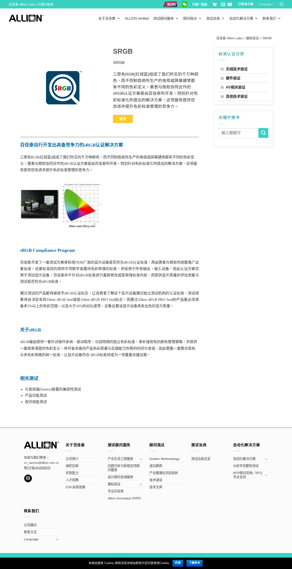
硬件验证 (233, 78)
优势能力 (72, 473)
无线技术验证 (237, 69)
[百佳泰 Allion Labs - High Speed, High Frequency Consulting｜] (26, 18)
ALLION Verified (137, 18)
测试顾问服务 (163, 18)
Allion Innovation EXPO (124, 498)
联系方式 (30, 532)
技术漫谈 (155, 480)
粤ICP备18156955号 (37, 467)
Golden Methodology (164, 459)
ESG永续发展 (75, 487)
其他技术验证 (237, 96)
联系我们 (269, 18)
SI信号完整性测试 (245, 466)
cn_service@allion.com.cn (41, 462)
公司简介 (72, 459)
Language (265, 4)
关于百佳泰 (106, 18)
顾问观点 (190, 18)
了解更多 (194, 562)
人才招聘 (72, 480)
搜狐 (204, 4)
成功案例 (155, 466)
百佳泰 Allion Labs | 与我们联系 (31, 4)
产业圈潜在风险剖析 (163, 473)
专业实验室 (116, 491)
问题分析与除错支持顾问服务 (124, 468)
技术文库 (155, 487)
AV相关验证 (235, 87)
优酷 (195, 4)
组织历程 (72, 466)
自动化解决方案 (241, 18)
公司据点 (30, 525)
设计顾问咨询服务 (120, 477)
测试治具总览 (200, 459)
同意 (178, 562)
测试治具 (213, 18)
